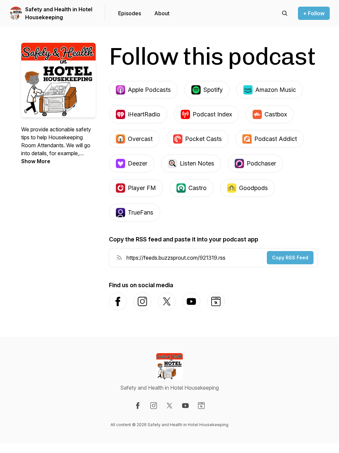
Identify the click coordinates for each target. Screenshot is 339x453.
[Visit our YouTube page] (185, 405)
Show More (35, 161)
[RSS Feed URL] (119, 257)
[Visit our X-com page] (169, 405)
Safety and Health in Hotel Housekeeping (58, 13)
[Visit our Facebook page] (137, 405)
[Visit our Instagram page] (153, 405)
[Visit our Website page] (201, 405)
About (162, 13)
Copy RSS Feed (290, 257)
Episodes (129, 13)
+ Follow (313, 13)
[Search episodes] (284, 13)
